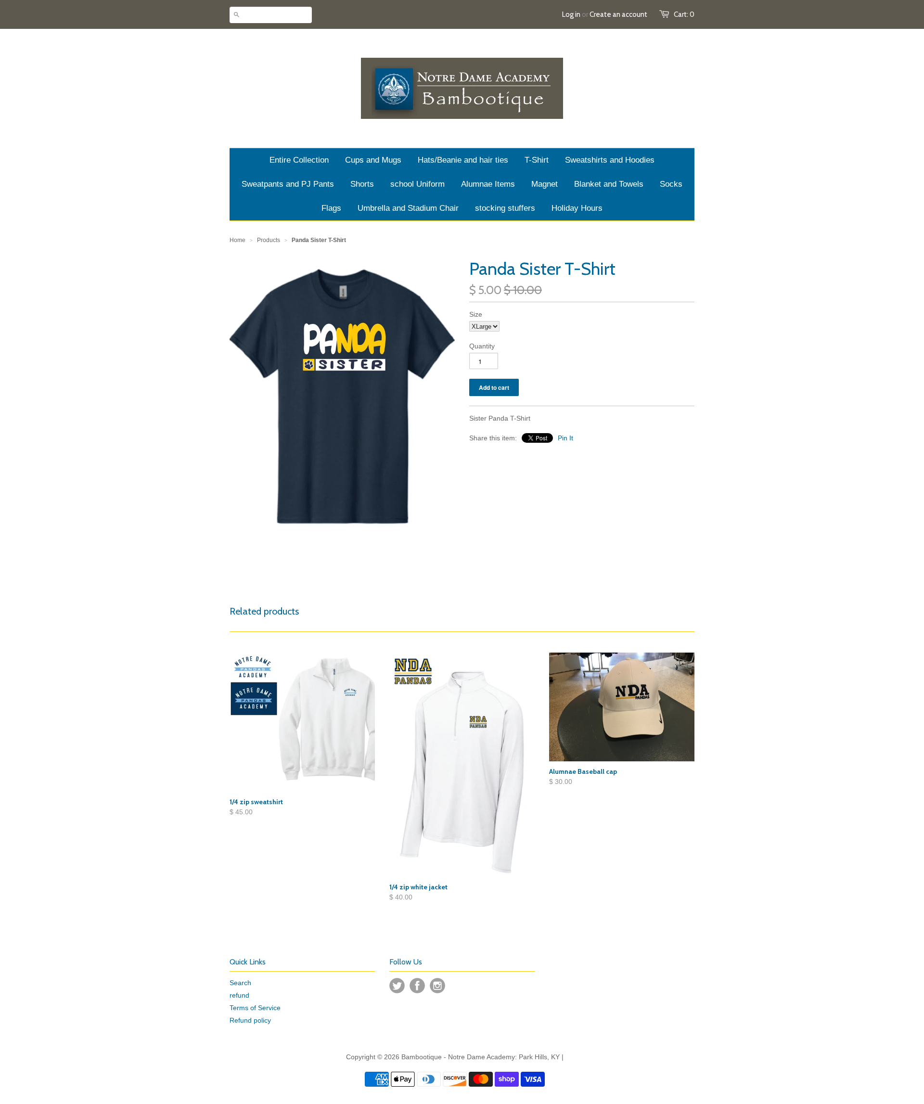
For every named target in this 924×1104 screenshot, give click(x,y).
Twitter (397, 985)
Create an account (618, 14)
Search (240, 983)
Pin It (565, 438)
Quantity (482, 346)
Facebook (417, 985)
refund (239, 995)
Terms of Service (255, 1008)
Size (475, 314)
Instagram (437, 985)
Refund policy (250, 1020)
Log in (571, 14)
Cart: (684, 14)
